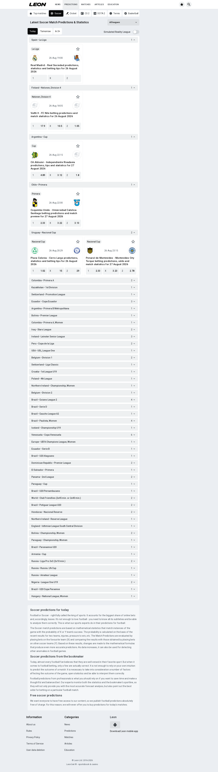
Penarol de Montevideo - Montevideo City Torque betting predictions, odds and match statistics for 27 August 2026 (110, 261)
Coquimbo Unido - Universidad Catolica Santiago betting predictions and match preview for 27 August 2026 (54, 213)
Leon (113, 717)
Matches (86, 4)
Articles (99, 4)
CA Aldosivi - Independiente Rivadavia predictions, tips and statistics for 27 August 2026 (53, 165)
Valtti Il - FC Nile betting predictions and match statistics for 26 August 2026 (54, 115)
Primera (36, 194)
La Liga (35, 49)
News (58, 4)
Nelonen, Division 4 (41, 97)
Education (113, 4)
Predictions (70, 4)
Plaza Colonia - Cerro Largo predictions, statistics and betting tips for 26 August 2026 (54, 261)
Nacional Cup (38, 241)
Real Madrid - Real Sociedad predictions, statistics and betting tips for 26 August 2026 (55, 68)
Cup (34, 146)
